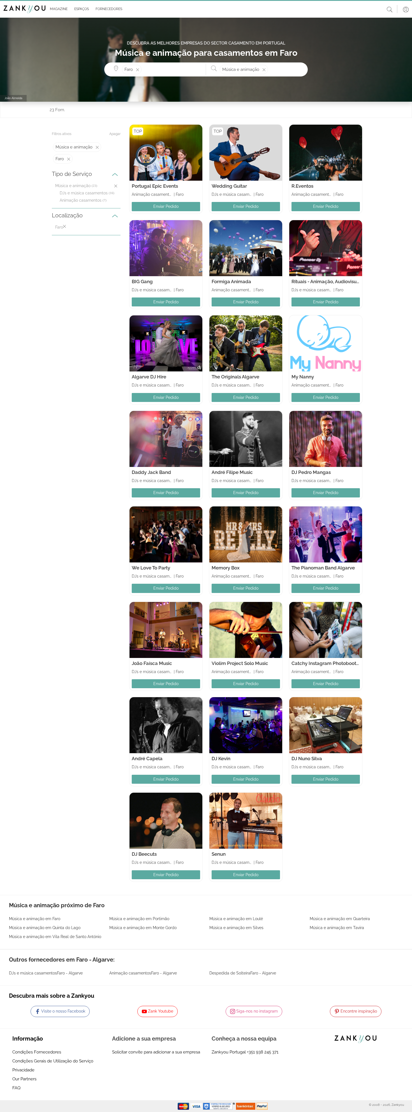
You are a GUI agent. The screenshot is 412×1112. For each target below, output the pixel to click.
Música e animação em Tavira (337, 927)
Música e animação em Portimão (139, 918)
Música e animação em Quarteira (340, 918)
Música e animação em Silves (236, 927)
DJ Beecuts (144, 854)
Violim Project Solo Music (240, 663)
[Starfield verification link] (219, 1105)
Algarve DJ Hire (149, 377)
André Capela (147, 758)
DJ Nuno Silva (306, 758)
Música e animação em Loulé (236, 918)
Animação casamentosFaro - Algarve (143, 973)
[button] (57, 9)
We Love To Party (151, 568)
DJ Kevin (221, 758)
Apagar (115, 134)
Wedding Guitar (229, 186)
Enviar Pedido (166, 206)
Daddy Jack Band (151, 472)
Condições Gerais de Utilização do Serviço (52, 1061)
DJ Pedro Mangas (311, 472)
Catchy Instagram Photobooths (326, 663)
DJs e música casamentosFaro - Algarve (46, 973)
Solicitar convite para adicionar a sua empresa (156, 1052)
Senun (219, 854)
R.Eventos (302, 186)
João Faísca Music (152, 663)
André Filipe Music (232, 472)
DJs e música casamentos (84, 193)
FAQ (16, 1087)
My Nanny (302, 377)
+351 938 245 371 (262, 1052)
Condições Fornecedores (36, 1052)
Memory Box (226, 568)
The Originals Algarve (235, 377)
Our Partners (24, 1078)
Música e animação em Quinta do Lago (44, 927)
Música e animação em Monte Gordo (143, 927)
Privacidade (23, 1070)
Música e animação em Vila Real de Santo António (55, 936)
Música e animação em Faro (34, 918)
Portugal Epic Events (155, 186)
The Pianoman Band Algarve (323, 568)
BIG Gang (142, 281)
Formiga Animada (231, 281)
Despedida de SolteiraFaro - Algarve (242, 973)
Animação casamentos (80, 200)
